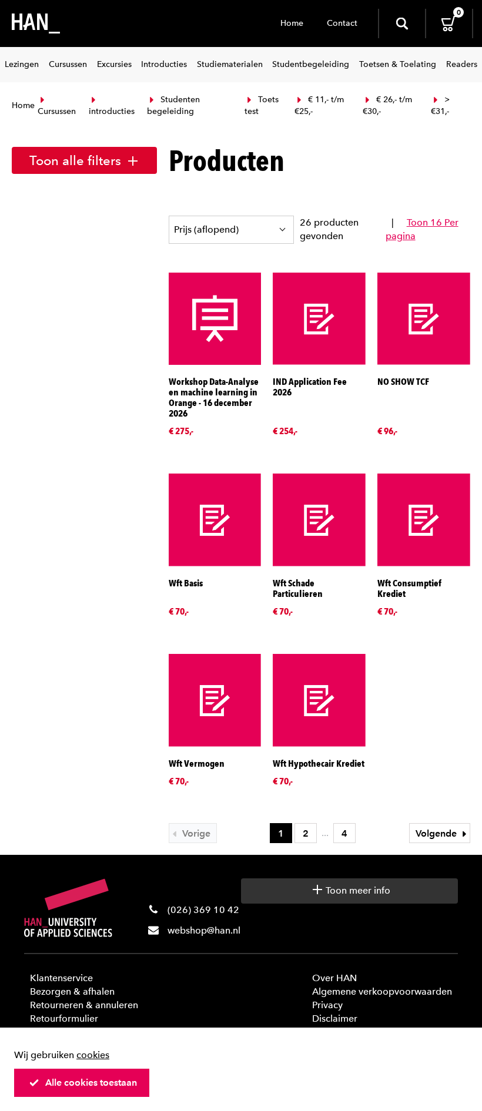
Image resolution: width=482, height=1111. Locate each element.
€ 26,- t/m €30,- (387, 105)
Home (291, 23)
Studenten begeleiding (173, 105)
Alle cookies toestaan (91, 1082)
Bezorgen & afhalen (72, 991)
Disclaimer (334, 1018)
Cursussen (57, 111)
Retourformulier (64, 1018)
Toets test (262, 105)
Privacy (327, 1005)
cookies (92, 1054)
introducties (112, 111)
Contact (342, 23)
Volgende (437, 833)
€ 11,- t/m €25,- (319, 105)
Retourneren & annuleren (84, 1005)
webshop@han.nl (204, 930)
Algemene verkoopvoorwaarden (382, 991)
